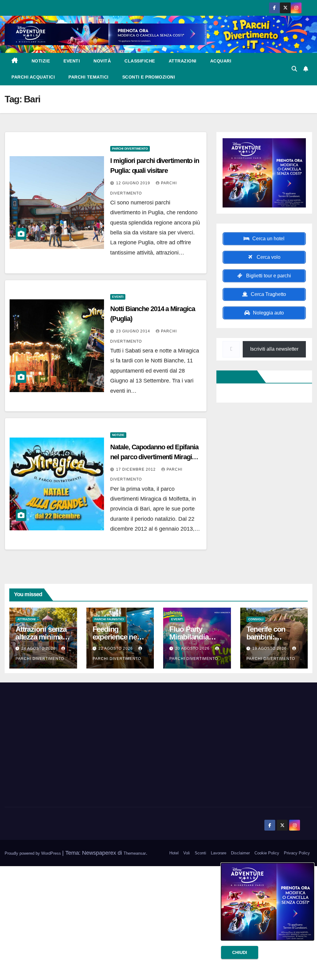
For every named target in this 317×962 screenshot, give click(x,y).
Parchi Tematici (88, 77)
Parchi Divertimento (130, 148)
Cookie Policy (266, 853)
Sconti (200, 853)
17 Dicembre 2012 (136, 469)
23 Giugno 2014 (133, 331)
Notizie (41, 60)
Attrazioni (183, 60)
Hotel (174, 853)
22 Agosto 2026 (116, 648)
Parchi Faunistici (109, 619)
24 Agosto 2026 (39, 648)
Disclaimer (240, 853)
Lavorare (218, 853)
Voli (186, 853)
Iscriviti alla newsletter (274, 349)
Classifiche (139, 60)
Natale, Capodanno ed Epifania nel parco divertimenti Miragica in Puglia (154, 457)
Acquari (221, 60)
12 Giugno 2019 (133, 183)
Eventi (71, 60)
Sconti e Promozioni (148, 77)
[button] (294, 69)
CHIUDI (239, 952)
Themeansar (135, 853)
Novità (102, 60)
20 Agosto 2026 (193, 648)
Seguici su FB (238, 377)
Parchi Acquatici (33, 77)
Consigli (255, 619)
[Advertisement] (53, 753)
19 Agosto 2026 (270, 648)
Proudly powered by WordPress (33, 853)
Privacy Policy (297, 853)
